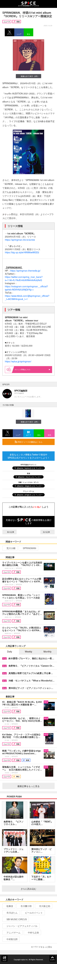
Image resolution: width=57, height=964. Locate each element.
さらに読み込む (28, 888)
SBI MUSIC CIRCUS (16, 919)
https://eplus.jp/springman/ (18, 361)
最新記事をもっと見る (28, 786)
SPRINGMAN (29, 548)
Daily (9, 651)
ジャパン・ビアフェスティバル (22, 925)
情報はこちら (25, 369)
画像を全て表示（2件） (30, 76)
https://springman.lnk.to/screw (20, 239)
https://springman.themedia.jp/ (25, 270)
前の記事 (10, 532)
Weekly (28, 651)
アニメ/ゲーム (13, 932)
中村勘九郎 (12, 939)
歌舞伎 (9, 906)
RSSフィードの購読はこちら (29, 441)
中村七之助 (33, 932)
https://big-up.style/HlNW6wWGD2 (22, 252)
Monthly (47, 651)
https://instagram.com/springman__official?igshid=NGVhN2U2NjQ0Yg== (26, 288)
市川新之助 (44, 906)
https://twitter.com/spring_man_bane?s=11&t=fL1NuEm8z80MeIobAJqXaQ (24, 278)
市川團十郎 (26, 906)
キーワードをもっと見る (41, 946)
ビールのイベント (34, 912)
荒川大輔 (10, 548)
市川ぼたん (12, 912)
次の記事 (46, 532)
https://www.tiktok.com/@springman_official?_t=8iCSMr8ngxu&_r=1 (27, 297)
